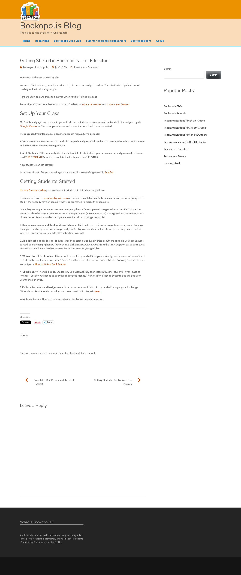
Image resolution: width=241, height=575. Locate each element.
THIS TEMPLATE (34, 157)
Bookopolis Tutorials (175, 113)
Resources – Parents (175, 156)
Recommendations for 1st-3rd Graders (185, 120)
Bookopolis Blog (51, 25)
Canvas (33, 126)
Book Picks (42, 40)
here (97, 291)
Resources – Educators (176, 149)
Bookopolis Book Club (67, 40)
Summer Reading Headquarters (106, 40)
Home (26, 40)
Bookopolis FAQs (173, 106)
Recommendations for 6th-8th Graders (185, 134)
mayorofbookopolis (37, 67)
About (160, 40)
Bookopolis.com (141, 40)
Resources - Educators (86, 67)
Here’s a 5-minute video (33, 190)
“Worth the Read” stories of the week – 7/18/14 (54, 382)
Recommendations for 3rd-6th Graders (185, 127)
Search (167, 68)
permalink (90, 353)
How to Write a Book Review (50, 264)
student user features (118, 104)
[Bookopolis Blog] (120, 11)
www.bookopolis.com (56, 198)
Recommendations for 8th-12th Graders (185, 142)
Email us (109, 172)
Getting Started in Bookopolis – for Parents (113, 382)
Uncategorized (172, 163)
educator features (91, 104)
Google (24, 126)
